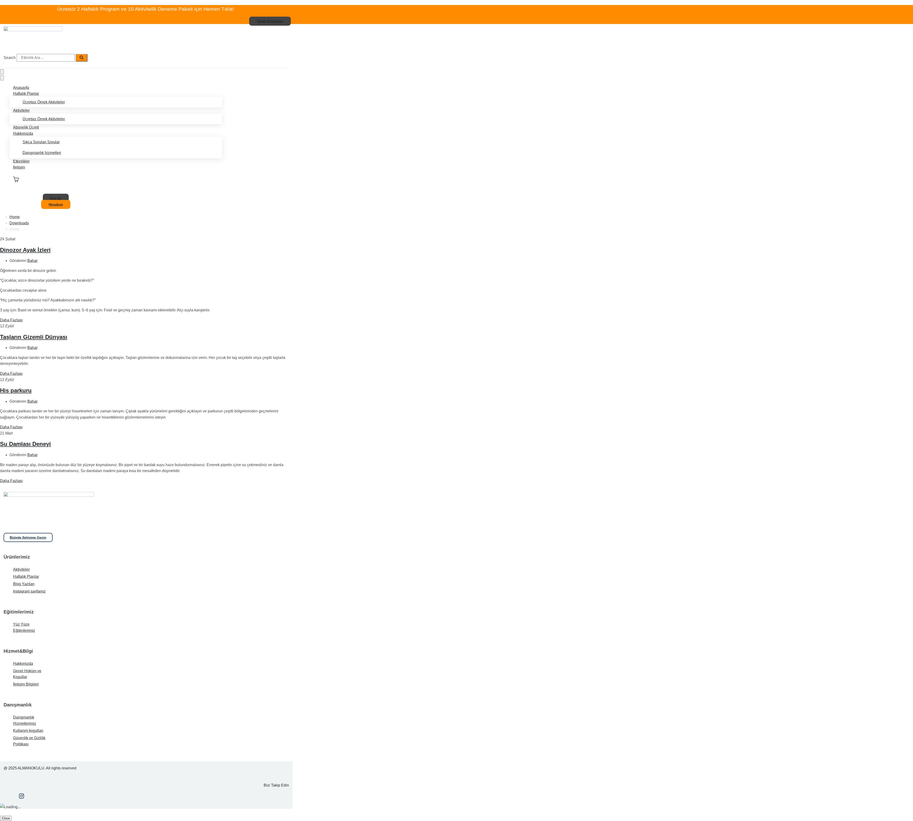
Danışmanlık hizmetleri (42, 153)
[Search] (81, 58)
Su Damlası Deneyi (25, 444)
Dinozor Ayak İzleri (25, 250)
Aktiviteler (21, 110)
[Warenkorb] (16, 179)
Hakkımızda (23, 133)
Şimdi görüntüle (270, 21)
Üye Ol (55, 198)
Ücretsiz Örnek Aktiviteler (44, 102)
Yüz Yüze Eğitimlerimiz (24, 627)
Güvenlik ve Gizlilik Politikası (29, 741)
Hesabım (56, 204)
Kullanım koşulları (28, 731)
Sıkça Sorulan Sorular (41, 142)
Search (10, 58)
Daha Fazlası (11, 320)
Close (6, 818)
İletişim (19, 167)
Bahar (32, 261)
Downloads (19, 223)
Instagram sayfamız (29, 591)
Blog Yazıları (23, 584)
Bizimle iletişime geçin (28, 537)
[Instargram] (21, 796)
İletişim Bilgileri (26, 684)
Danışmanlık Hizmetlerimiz (24, 720)
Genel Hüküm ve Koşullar (27, 674)
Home (15, 217)
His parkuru (16, 390)
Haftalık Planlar (26, 94)
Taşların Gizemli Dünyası (33, 337)
